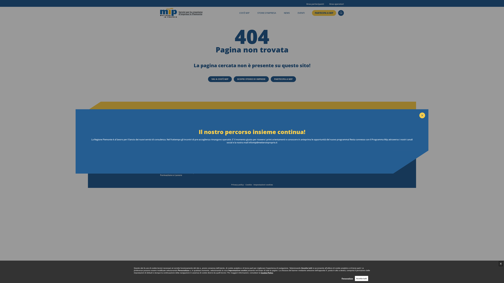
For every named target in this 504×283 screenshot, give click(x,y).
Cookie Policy (267, 273)
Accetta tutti (361, 278)
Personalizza (347, 278)
